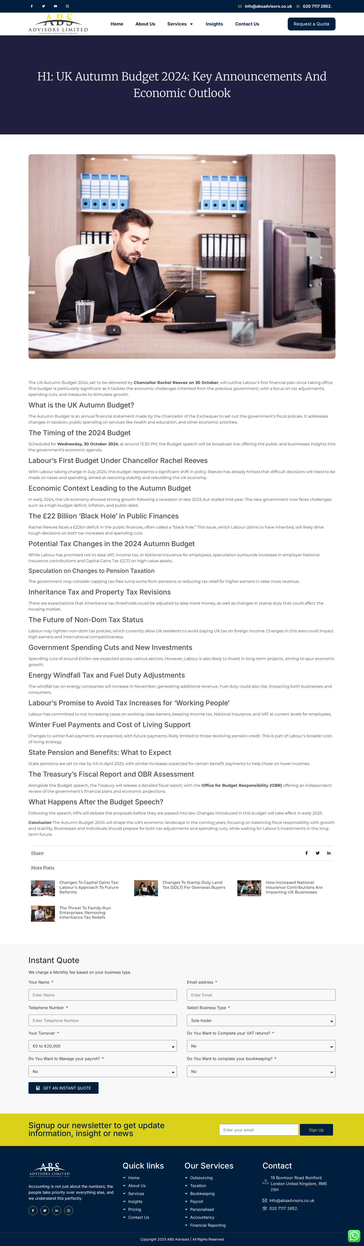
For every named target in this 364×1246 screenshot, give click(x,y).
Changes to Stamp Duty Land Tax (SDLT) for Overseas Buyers (193, 885)
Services (177, 23)
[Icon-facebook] (31, 6)
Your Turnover (42, 1033)
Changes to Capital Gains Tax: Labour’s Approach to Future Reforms (89, 887)
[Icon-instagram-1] (67, 6)
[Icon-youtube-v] (55, 6)
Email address (200, 982)
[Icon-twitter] (43, 6)
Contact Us (247, 23)
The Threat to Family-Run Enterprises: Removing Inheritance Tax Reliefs (85, 913)
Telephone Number (46, 1008)
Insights (214, 23)
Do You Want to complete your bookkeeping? (230, 1059)
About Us (145, 23)
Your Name (39, 982)
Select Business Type (207, 1008)
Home (117, 23)
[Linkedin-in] (56, 1210)
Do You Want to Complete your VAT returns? (229, 1033)
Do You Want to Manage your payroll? (64, 1059)
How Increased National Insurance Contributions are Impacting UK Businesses (294, 887)
